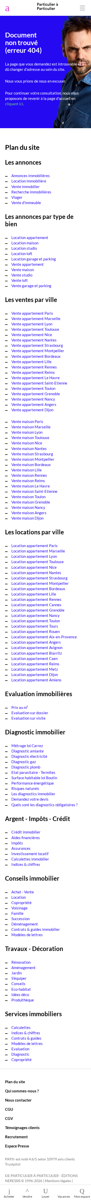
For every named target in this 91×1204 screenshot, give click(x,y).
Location (18, 897)
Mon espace (82, 1196)
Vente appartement (27, 264)
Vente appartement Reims (33, 372)
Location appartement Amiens (36, 680)
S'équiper (19, 978)
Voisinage (19, 908)
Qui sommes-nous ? (22, 1091)
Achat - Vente (22, 892)
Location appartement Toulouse (37, 561)
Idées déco (20, 994)
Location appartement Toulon (35, 620)
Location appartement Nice (34, 567)
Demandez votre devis (30, 799)
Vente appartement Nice (31, 334)
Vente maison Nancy (28, 507)
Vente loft (19, 280)
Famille (17, 913)
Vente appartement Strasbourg (37, 345)
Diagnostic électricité (29, 756)
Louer (46, 1196)
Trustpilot (12, 1164)
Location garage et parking (33, 259)
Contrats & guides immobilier (35, 929)
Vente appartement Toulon (33, 388)
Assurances (21, 848)
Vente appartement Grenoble (35, 393)
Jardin (16, 973)
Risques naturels (25, 788)
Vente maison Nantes (29, 448)
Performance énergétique (32, 783)
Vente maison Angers (29, 512)
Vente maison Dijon (27, 518)
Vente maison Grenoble (30, 502)
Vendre (27, 1196)
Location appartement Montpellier (40, 583)
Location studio (24, 248)
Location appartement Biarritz (36, 653)
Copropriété (21, 902)
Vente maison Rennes (29, 475)
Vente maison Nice (26, 443)
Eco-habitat (21, 989)
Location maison (24, 243)
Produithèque (22, 1000)
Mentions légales (58, 1181)
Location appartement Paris (34, 545)
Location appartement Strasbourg (39, 578)
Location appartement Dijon (34, 674)
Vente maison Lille (26, 470)
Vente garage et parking (31, 285)
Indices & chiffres (25, 864)
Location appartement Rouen (35, 631)
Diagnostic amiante (27, 751)
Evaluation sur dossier (29, 712)
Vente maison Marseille (31, 427)
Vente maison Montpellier (32, 459)
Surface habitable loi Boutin (34, 777)
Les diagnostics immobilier (33, 793)
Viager (16, 197)
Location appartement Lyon (34, 556)
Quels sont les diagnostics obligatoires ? (44, 804)
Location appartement (29, 237)
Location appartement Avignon (36, 647)
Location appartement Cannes (36, 604)
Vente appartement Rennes (34, 367)
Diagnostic (20, 1054)
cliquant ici (14, 103)
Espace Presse (17, 1146)
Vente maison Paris (27, 421)
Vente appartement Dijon (32, 409)
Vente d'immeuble (26, 202)
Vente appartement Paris (32, 313)
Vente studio (21, 275)
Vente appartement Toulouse (35, 329)
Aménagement (23, 967)
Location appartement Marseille (38, 551)
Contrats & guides (26, 1038)
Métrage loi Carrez (27, 745)
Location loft (21, 253)
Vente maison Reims (28, 480)
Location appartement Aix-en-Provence (44, 636)
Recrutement (16, 1136)
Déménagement (24, 924)
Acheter (9, 1196)
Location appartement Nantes (36, 572)
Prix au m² (19, 707)
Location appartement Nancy (35, 615)
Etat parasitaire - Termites (33, 772)
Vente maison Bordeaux (31, 464)
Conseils (18, 983)
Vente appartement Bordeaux (36, 356)
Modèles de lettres (27, 934)
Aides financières (25, 837)
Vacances (64, 1196)
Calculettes (21, 1027)
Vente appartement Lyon (31, 324)
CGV (9, 1118)
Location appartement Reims (35, 663)
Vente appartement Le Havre (35, 377)
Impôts (17, 843)
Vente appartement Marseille (35, 318)
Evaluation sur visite (28, 718)
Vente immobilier (25, 186)
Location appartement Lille (33, 594)
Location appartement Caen (34, 658)
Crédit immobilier (25, 832)
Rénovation (21, 962)
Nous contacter (18, 1100)
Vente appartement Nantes (34, 340)
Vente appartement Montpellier (37, 350)
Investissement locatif (30, 853)
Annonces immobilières (30, 175)
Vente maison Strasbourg (32, 454)
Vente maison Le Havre (30, 486)
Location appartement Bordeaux (38, 588)
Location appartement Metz (34, 669)
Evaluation (20, 1049)
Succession (20, 918)
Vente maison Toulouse (30, 437)
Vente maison (22, 269)
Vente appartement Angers (33, 404)
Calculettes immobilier (30, 859)
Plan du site (15, 1081)
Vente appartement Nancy (33, 399)
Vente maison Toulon (28, 496)
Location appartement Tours (34, 626)
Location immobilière (28, 181)
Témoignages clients (22, 1127)
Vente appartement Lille (31, 361)
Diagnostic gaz (23, 761)
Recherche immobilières (31, 192)
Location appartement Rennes (36, 599)
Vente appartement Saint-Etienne (39, 383)
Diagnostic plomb (25, 767)
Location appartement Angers (36, 642)
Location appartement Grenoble (37, 610)
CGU (9, 1109)
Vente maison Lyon (26, 432)
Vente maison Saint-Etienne (34, 491)
